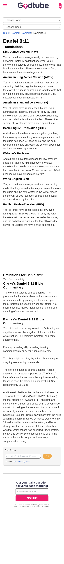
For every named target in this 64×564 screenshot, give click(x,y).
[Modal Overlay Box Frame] (32, 494)
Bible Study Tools (22, 462)
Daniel (15, 33)
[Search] (60, 6)
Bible (6, 33)
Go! (47, 456)
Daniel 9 (26, 33)
